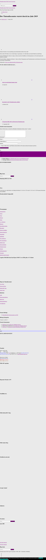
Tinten (1, 213)
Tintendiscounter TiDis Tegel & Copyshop (7, 1)
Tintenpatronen (2, 211)
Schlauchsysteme (3, 246)
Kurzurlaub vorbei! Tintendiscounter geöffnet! (11, 102)
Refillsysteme (2, 242)
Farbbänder (2, 236)
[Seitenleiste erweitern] (0, 329)
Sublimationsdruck (3, 251)
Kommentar (2, 137)
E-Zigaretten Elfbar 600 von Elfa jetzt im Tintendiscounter (13, 121)
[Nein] (8, 559)
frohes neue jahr (8, 62)
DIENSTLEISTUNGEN (4, 255)
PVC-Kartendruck (3, 240)
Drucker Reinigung (3, 232)
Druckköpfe (2, 234)
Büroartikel (2, 228)
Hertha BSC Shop (3, 288)
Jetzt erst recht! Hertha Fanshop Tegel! (9, 82)
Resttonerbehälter (3, 244)
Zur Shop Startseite (3, 542)
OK (39, 558)
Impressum (2, 299)
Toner (1, 215)
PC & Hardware (3, 238)
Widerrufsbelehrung (3, 301)
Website (1, 143)
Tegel (16, 62)
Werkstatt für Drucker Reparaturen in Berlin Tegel (17, 327)
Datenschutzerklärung (4, 297)
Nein (42, 558)
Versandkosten (2, 303)
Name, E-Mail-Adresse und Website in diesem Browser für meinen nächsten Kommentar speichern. (19, 145)
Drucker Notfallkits (3, 230)
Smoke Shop (2, 290)
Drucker (1, 217)
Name (1, 139)
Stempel (1, 248)
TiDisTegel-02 (4, 19)
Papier (1, 219)
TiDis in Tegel (4, 12)
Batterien (1, 224)
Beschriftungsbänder (3, 226)
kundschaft (13, 62)
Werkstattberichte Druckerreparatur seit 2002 (10, 315)
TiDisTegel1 (4, 324)
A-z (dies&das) (2, 222)
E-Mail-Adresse (3, 141)
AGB (1, 295)
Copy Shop (2, 284)
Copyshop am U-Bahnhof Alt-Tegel (14, 324)
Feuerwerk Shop (3, 286)
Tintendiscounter (20, 62)
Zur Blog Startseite (3, 544)
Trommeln (2, 253)
